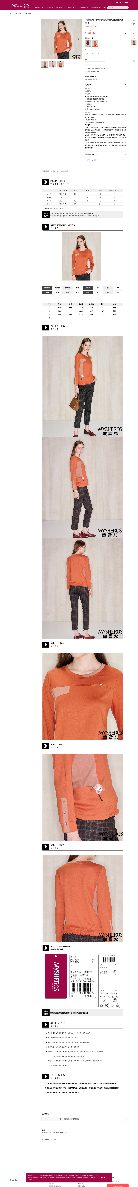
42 (99, 53)
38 (87, 53)
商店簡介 (51, 1183)
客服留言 (80, 1183)
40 (93, 53)
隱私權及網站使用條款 (55, 1186)
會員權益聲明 (81, 1186)
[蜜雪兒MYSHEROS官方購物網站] (20, 5)
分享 (88, 160)
